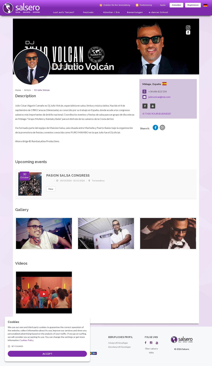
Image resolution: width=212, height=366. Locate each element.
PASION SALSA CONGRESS (68, 175)
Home (18, 90)
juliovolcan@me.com (159, 96)
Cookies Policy (26, 340)
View (50, 189)
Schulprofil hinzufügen (118, 343)
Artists (27, 90)
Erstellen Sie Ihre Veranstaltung (116, 5)
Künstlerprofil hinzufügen (119, 347)
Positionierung (145, 5)
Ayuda (162, 5)
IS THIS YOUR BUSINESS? (156, 113)
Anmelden (176, 5)
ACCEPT (47, 353)
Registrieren (192, 5)
